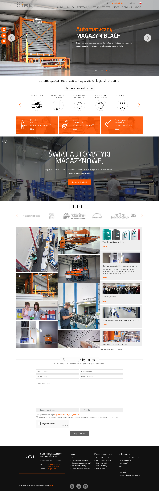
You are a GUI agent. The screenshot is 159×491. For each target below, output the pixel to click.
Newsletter (131, 3)
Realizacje (106, 7)
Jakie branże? (124, 463)
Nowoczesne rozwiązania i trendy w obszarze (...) (120, 320)
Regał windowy (100, 468)
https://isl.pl (52, 469)
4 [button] (102, 70)
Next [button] (147, 38)
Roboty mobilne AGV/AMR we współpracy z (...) (120, 265)
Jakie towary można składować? (129, 458)
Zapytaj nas (75, 471)
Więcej (32, 129)
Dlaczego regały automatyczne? (81, 463)
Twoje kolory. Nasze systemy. (113, 242)
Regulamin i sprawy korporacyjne (130, 475)
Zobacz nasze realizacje (79, 465)
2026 (22, 485)
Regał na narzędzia (101, 463)
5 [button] (104, 70)
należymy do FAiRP (110, 296)
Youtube (3, 35)
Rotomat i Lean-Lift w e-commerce (116, 344)
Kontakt (138, 7)
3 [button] (99, 70)
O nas (74, 458)
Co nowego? (123, 470)
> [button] (4, 141)
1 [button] (95, 70)
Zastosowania (83, 7)
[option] (79, 38)
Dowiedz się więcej (79, 182)
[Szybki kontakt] (3, 41)
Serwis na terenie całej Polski (81, 468)
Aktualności (127, 7)
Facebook (3, 29)
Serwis (116, 7)
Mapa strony (123, 472)
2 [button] (97, 70)
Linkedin (78, 486)
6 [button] (107, 70)
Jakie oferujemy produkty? (80, 460)
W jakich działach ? (125, 460)
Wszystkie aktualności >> (112, 349)
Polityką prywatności (72, 414)
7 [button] (108, 70)
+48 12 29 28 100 (119, 3)
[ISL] (25, 5)
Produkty (70, 7)
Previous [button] (11, 38)
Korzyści (95, 7)
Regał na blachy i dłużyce (103, 458)
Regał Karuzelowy (101, 465)
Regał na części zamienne (103, 460)
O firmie (60, 7)
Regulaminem (59, 414)
